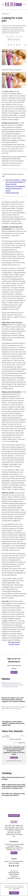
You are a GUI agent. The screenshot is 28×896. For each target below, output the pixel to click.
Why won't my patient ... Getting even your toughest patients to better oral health (16, 182)
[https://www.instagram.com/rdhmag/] (11, 866)
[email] (19, 45)
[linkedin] (11, 45)
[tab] (6, 736)
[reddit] (16, 45)
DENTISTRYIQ (14, 876)
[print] (25, 45)
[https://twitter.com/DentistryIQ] (16, 866)
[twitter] (14, 45)
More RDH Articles (14, 642)
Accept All (14, 892)
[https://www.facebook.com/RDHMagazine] (9, 866)
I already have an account (14, 760)
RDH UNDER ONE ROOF (14, 872)
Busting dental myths (12, 193)
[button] (3, 4)
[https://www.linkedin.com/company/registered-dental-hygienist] (13, 866)
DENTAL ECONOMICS (14, 874)
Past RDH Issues (14, 644)
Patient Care (5, 13)
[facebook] (8, 45)
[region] (14, 739)
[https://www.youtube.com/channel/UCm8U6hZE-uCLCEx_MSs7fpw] (18, 866)
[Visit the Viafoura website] (22, 742)
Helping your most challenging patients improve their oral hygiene (15, 188)
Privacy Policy (16, 888)
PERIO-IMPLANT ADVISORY (14, 878)
